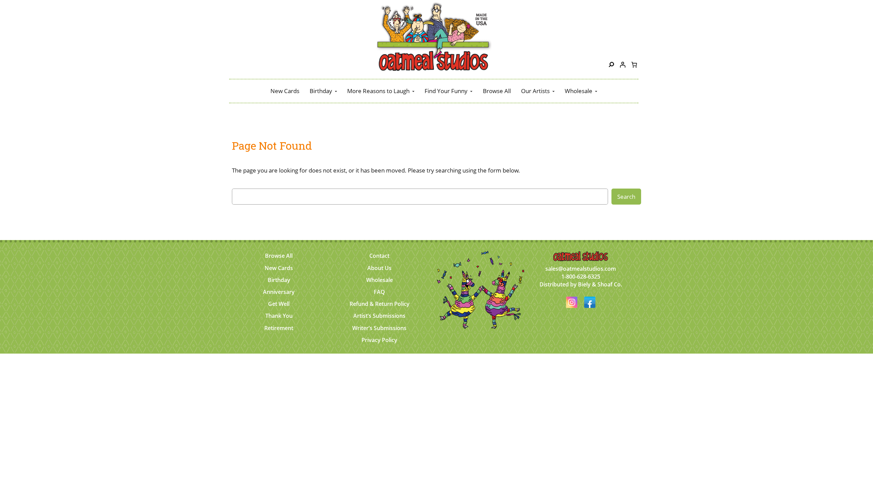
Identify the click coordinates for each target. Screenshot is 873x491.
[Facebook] (589, 308)
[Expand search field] (611, 64)
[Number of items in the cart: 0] (634, 64)
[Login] (623, 64)
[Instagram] (572, 308)
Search (626, 196)
